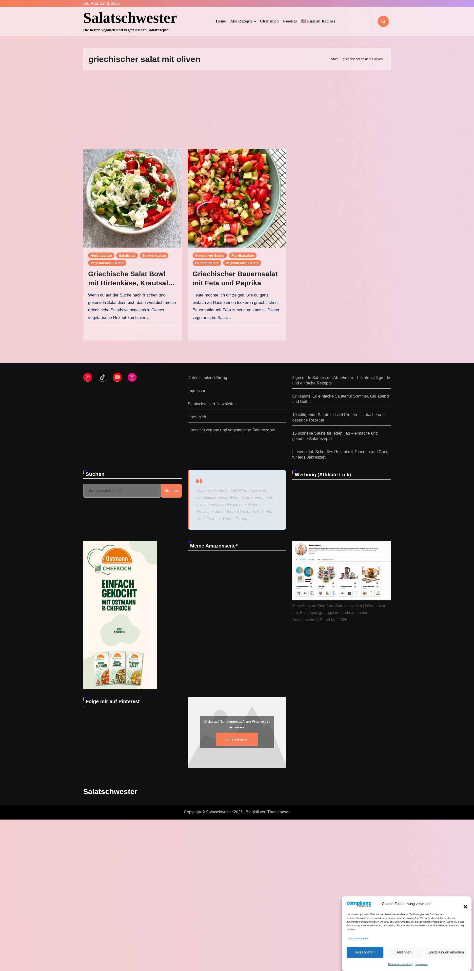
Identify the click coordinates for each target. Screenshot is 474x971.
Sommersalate (154, 255)
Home (221, 21)
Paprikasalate (242, 255)
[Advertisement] (237, 109)
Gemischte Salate (209, 255)
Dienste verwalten (359, 938)
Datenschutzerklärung (400, 964)
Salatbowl (127, 255)
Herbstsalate (101, 255)
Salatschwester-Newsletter (212, 404)
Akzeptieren (365, 952)
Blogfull (252, 812)
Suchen (95, 474)
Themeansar (278, 812)
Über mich (269, 21)
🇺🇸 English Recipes (318, 21)
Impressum (421, 964)
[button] (463, 904)
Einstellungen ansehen (446, 952)
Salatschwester (130, 18)
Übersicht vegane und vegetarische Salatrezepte (231, 430)
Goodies (290, 21)
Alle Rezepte (242, 21)
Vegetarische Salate (107, 263)
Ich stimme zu (237, 739)
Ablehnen (404, 952)
